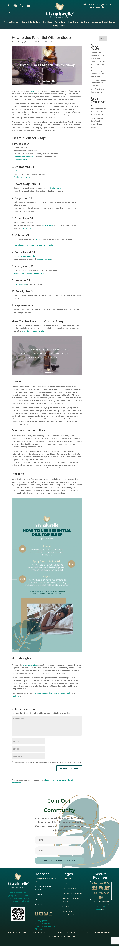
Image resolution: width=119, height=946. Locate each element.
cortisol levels (48, 225)
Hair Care (73, 22)
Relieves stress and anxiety (24, 256)
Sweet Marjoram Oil (27, 184)
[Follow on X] (22, 6)
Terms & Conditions (72, 893)
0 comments (56, 42)
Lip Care (84, 22)
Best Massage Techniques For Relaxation (97, 74)
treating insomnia (53, 188)
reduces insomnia (43, 259)
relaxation (27, 228)
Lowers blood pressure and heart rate (29, 273)
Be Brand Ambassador (69, 913)
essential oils (34, 91)
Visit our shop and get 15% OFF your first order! (97, 5)
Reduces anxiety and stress (25, 171)
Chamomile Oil (24, 167)
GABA (37, 239)
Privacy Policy (69, 888)
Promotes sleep (20, 284)
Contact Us (68, 906)
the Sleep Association (42, 693)
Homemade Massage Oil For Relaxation (97, 55)
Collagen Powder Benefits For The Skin (98, 65)
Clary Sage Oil (24, 218)
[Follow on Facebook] (8, 6)
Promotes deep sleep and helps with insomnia (33, 245)
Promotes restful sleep (23, 157)
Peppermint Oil (24, 305)
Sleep (55, 26)
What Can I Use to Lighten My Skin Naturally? (98, 83)
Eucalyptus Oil (25, 291)
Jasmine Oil (22, 280)
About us (67, 878)
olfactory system (30, 665)
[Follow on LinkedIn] (28, 6)
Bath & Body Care (31, 22)
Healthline (16, 696)
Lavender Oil (22, 144)
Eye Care (47, 22)
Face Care (60, 22)
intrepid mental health (62, 693)
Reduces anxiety (20, 160)
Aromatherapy (11, 22)
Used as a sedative (21, 177)
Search (103, 38)
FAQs (65, 883)
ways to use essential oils (33, 331)
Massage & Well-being (103, 22)
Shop (63, 26)
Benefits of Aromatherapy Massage (97, 124)
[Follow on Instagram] (15, 6)
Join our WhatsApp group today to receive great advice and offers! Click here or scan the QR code (18, 898)
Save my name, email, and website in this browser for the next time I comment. (48, 762)
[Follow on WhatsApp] (8, 13)
